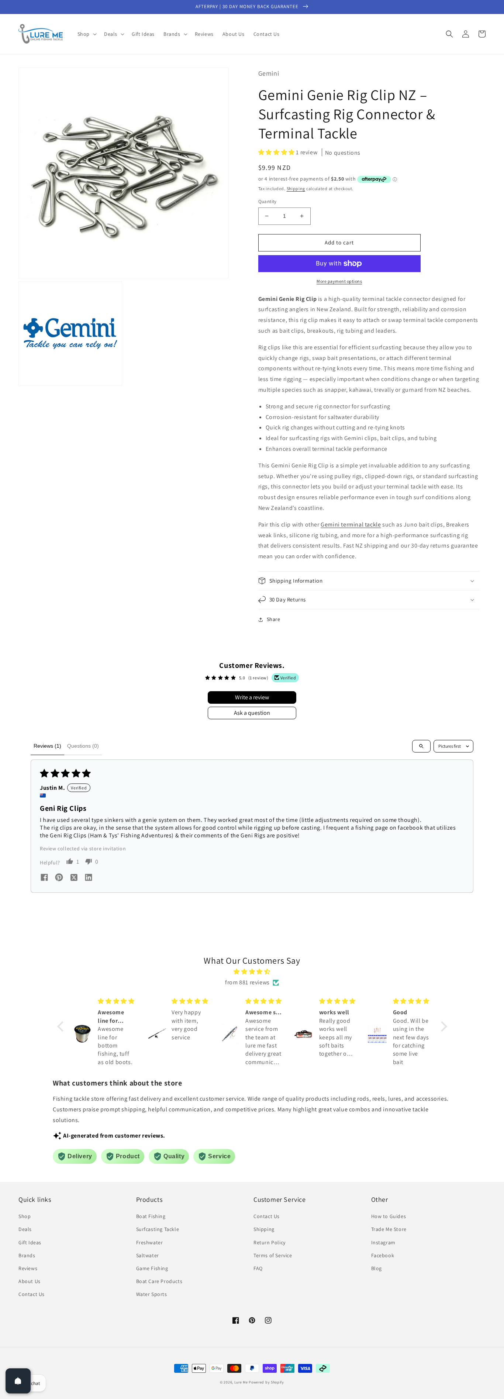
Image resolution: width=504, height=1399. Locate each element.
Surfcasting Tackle (157, 1229)
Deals (25, 1229)
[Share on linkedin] (88, 878)
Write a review (252, 697)
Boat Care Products (159, 1281)
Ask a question (252, 713)
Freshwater (149, 1242)
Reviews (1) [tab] (47, 746)
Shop (24, 1216)
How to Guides (388, 1216)
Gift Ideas (29, 1242)
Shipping (296, 188)
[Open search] (421, 746)
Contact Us (31, 1294)
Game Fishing (152, 1268)
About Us (29, 1281)
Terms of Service (272, 1255)
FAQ (258, 1268)
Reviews (27, 1268)
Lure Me (241, 1382)
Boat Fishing (151, 1216)
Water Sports (151, 1294)
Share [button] (273, 619)
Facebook (382, 1255)
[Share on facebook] (44, 878)
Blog (376, 1268)
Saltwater (147, 1255)
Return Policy (269, 1242)
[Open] (18, 1380)
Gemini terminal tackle (351, 524)
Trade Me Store (389, 1229)
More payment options (339, 281)
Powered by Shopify (266, 1382)
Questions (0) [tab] (83, 746)
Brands (26, 1255)
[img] (252, 971)
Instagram (383, 1242)
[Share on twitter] (73, 878)
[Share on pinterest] (59, 878)
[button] (86, 34)
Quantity (267, 201)
